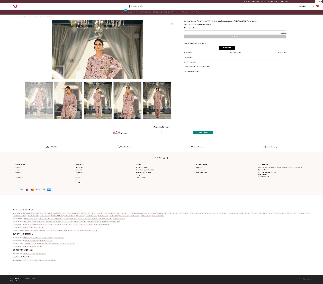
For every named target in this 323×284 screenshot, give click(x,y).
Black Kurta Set (195, 213)
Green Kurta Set (28, 213)
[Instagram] (163, 157)
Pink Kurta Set (38, 213)
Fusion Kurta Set (73, 230)
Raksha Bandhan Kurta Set (88, 230)
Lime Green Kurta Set (19, 215)
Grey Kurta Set (145, 213)
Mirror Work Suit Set (31, 240)
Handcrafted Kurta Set (90, 224)
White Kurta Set (124, 215)
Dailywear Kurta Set (31, 230)
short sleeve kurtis (56, 218)
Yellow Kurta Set (145, 215)
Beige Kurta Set (184, 213)
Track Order (303, 6)
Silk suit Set (26, 237)
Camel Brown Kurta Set (220, 213)
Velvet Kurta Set (115, 221)
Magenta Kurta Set (279, 213)
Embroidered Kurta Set (60, 224)
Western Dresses (39, 260)
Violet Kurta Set (103, 215)
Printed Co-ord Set (29, 253)
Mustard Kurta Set (33, 215)
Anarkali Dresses (50, 260)
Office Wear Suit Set (43, 243)
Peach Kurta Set (109, 213)
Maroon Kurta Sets (121, 213)
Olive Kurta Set (45, 215)
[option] (39, 100)
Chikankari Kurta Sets (53, 221)
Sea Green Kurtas (205, 213)
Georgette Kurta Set (79, 221)
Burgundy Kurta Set (171, 213)
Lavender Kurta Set (303, 213)
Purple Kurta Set (49, 213)
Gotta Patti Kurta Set (75, 224)
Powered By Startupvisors (306, 279)
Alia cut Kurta (82, 218)
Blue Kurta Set (60, 213)
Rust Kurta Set (80, 215)
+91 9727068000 (262, 174)
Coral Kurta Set (256, 213)
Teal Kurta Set (113, 215)
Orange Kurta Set (97, 213)
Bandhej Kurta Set (104, 224)
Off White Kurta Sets (73, 213)
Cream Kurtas (233, 213)
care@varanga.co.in (263, 176)
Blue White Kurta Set (157, 213)
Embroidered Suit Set (45, 240)
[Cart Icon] (317, 6)
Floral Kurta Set (27, 227)
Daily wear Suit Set (30, 243)
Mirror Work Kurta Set (32, 224)
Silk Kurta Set (27, 221)
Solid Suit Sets (37, 246)
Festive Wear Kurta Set (60, 230)
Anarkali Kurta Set (91, 218)
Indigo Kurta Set (267, 213)
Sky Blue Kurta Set (91, 215)
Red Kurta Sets (85, 213)
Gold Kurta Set (291, 213)
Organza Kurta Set (92, 221)
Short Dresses (28, 260)
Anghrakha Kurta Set (105, 218)
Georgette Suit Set (47, 237)
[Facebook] (167, 157)
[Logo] (15, 6)
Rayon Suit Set (59, 237)
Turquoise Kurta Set (158, 215)
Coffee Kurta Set (244, 213)
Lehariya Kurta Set (46, 224)
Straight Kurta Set (44, 218)
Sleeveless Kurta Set (119, 218)
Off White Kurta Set (57, 215)
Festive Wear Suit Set (57, 243)
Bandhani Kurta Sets (70, 218)
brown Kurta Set (134, 213)
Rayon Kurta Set (104, 221)
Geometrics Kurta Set (30, 218)
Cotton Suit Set (36, 237)
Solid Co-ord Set (41, 253)
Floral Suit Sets (27, 246)
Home (11, 17)
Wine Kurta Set (134, 215)
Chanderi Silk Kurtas (38, 221)
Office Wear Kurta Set (45, 230)
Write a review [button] (203, 132)
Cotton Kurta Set (66, 221)
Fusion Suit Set (70, 243)
